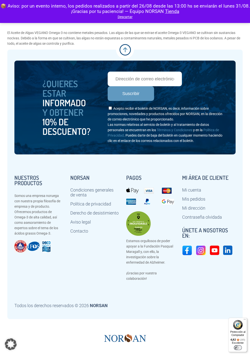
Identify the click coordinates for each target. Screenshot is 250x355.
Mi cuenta (191, 190)
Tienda (172, 11)
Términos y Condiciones (174, 130)
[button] (10, 344)
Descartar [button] (125, 17)
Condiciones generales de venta (92, 192)
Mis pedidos (193, 199)
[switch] (238, 347)
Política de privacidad (90, 204)
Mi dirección (193, 208)
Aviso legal (80, 222)
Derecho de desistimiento (94, 213)
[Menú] (244, 320)
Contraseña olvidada (202, 217)
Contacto (79, 231)
